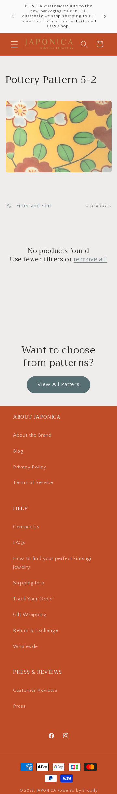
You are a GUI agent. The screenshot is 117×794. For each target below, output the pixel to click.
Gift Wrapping (29, 614)
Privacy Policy (29, 467)
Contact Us (26, 527)
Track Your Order (33, 599)
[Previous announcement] (13, 16)
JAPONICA (46, 790)
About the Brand (32, 435)
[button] (14, 44)
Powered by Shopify (78, 790)
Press (19, 706)
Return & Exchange (35, 630)
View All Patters (58, 384)
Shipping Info (29, 583)
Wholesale (25, 646)
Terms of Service (33, 482)
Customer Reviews (35, 690)
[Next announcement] (105, 16)
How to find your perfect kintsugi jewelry (52, 563)
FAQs (19, 542)
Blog (18, 451)
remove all (90, 259)
